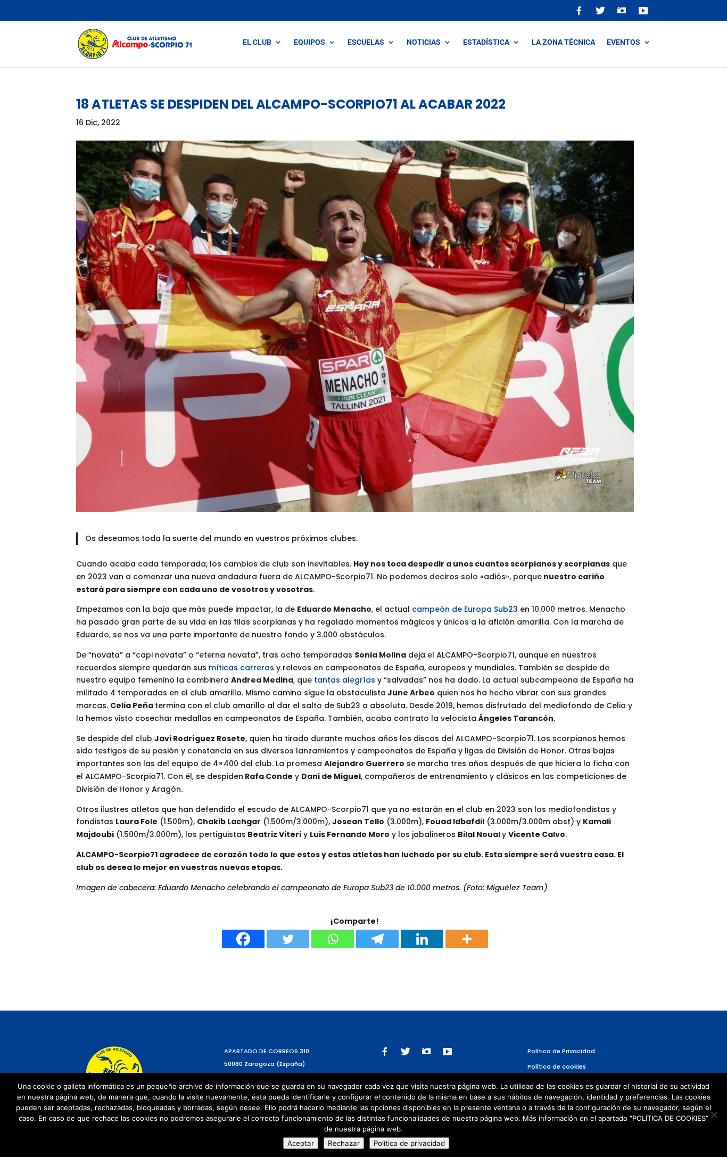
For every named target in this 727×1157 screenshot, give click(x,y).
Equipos (309, 42)
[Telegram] (377, 939)
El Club (257, 42)
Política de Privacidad (561, 1051)
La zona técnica (563, 42)
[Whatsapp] (332, 939)
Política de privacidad (409, 1143)
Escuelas (366, 42)
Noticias (424, 42)
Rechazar (344, 1143)
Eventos (623, 42)
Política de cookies (556, 1066)
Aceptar (300, 1143)
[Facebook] (243, 939)
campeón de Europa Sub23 (465, 609)
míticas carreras (241, 667)
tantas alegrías (344, 680)
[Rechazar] (713, 1115)
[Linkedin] (422, 939)
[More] (466, 939)
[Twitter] (288, 939)
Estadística (486, 42)
